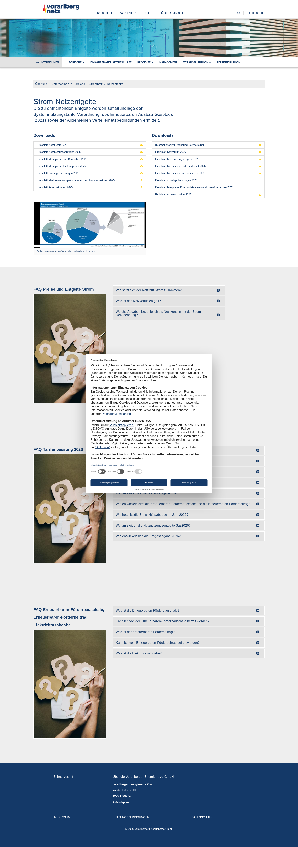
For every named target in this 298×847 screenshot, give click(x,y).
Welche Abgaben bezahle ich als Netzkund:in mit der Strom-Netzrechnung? (159, 313)
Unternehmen (49, 62)
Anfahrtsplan (121, 802)
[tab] (169, 290)
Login (253, 13)
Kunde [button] (104, 13)
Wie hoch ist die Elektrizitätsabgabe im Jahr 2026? (152, 514)
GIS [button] (149, 13)
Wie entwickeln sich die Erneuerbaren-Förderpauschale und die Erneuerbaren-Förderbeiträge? (184, 504)
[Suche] (239, 13)
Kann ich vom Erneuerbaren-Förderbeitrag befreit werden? (158, 642)
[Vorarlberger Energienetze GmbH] (60, 9)
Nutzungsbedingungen (131, 817)
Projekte (144, 62)
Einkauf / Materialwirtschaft (110, 62)
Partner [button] (128, 13)
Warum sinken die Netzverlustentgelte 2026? (148, 493)
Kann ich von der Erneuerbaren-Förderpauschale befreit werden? (162, 621)
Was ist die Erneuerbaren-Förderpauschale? (147, 610)
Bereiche (75, 62)
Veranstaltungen (196, 62)
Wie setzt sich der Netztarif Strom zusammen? (149, 290)
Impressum (61, 817)
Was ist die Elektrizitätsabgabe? (139, 653)
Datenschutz (202, 817)
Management (168, 62)
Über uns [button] (171, 13)
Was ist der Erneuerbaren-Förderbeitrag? (145, 632)
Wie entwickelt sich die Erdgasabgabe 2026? (148, 536)
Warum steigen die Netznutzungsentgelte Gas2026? (153, 525)
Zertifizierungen (228, 62)
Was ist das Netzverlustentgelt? (138, 301)
